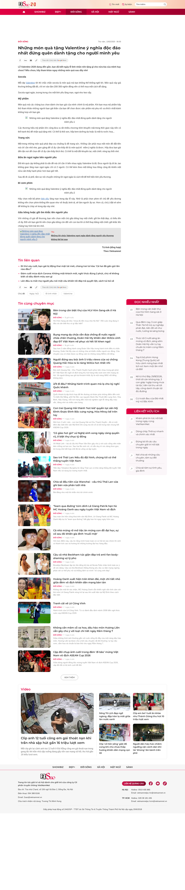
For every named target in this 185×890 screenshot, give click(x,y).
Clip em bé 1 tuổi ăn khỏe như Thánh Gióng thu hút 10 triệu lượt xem (148, 716)
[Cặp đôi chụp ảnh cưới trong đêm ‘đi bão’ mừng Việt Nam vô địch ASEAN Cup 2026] (34, 661)
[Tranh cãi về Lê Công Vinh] (34, 612)
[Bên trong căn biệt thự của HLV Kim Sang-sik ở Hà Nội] (34, 319)
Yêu (52, 232)
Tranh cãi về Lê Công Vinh (69, 603)
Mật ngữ (113, 11)
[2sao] (24, 12)
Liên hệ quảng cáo (134, 783)
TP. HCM (126, 798)
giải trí (148, 444)
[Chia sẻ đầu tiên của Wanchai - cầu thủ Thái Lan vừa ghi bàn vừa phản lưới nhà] (34, 491)
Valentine (30, 83)
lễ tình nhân (51, 293)
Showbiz (40, 11)
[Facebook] (151, 783)
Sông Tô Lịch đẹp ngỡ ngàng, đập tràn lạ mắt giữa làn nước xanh (114, 716)
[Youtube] (158, 783)
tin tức (151, 418)
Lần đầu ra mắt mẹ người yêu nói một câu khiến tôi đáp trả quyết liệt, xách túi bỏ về (67, 281)
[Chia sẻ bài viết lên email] (31, 60)
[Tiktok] (165, 783)
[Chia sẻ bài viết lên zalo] (25, 60)
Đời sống (76, 11)
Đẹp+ (58, 11)
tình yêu (45, 199)
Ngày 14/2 (34, 293)
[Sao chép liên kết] (36, 60)
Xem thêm (69, 677)
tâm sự (149, 457)
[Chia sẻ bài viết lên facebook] (20, 60)
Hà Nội (125, 790)
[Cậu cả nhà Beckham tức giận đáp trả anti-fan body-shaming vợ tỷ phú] (34, 564)
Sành (132, 11)
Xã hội (95, 11)
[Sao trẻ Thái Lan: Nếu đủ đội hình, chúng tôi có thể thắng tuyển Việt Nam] (34, 467)
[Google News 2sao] (54, 60)
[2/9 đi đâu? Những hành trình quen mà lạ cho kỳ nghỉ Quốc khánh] (34, 393)
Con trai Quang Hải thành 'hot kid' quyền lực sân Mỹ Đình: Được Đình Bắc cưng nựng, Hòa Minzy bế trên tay (85, 411)
